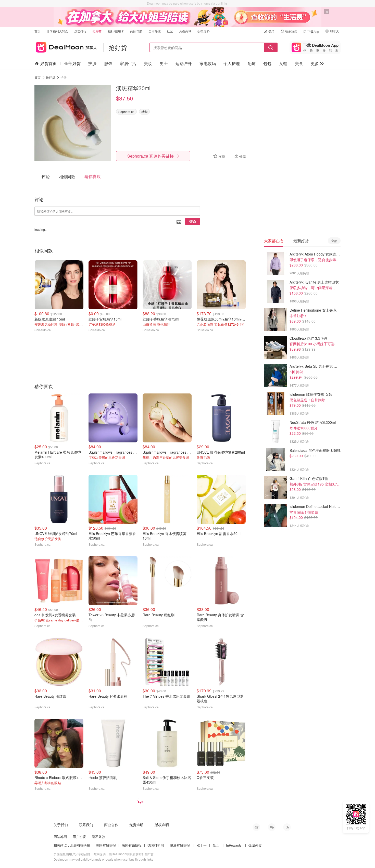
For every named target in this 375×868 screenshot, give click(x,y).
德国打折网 (155, 845)
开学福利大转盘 (57, 31)
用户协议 (79, 836)
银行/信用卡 (116, 31)
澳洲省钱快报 (180, 845)
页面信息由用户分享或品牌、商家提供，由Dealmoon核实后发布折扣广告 (104, 854)
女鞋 (283, 63)
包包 (267, 63)
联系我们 (291, 31)
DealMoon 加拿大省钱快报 (65, 46)
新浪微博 (256, 827)
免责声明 (136, 824)
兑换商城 (185, 31)
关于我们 (61, 824)
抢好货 (97, 31)
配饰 (251, 63)
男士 (164, 63)
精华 (144, 111)
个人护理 (231, 63)
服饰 (108, 63)
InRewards (234, 845)
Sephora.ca (126, 111)
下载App (313, 31)
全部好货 (72, 63)
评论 (192, 221)
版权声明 (162, 824)
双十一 (202, 845)
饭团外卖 (255, 845)
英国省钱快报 (106, 845)
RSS (287, 827)
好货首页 (48, 63)
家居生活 (128, 63)
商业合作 (111, 824)
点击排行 (80, 31)
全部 (334, 240)
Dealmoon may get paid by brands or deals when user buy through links (103, 859)
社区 (170, 31)
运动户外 (184, 63)
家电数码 (207, 63)
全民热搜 (154, 31)
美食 (299, 63)
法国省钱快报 (132, 845)
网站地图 (60, 836)
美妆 (148, 63)
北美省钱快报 (80, 845)
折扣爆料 (203, 31)
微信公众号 (272, 827)
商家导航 (136, 31)
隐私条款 (98, 836)
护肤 (92, 63)
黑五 (215, 845)
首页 (37, 31)
